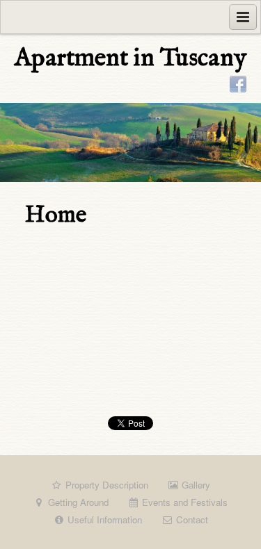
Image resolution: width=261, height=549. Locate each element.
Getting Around (77, 502)
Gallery (194, 484)
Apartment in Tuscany (130, 58)
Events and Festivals (183, 502)
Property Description (105, 484)
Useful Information (103, 519)
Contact (190, 519)
